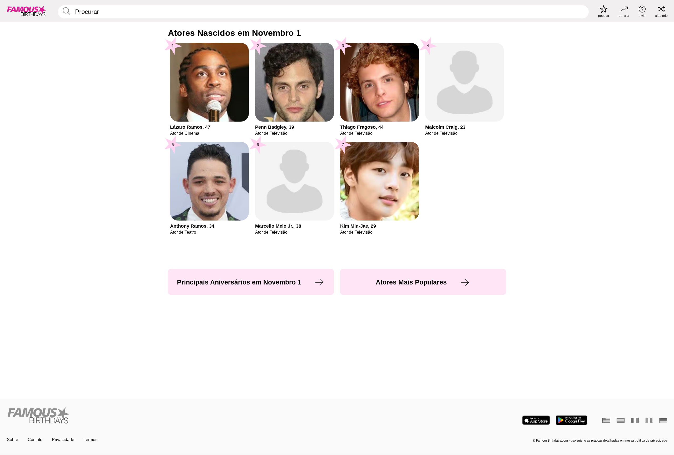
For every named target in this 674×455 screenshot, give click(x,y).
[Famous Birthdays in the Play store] (571, 420)
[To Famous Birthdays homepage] (26, 11)
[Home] (170, 416)
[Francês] (635, 420)
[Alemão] (663, 420)
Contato (35, 439)
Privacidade (63, 439)
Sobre (12, 439)
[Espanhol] (621, 420)
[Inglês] (606, 420)
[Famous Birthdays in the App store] (536, 420)
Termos (90, 439)
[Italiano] (649, 420)
